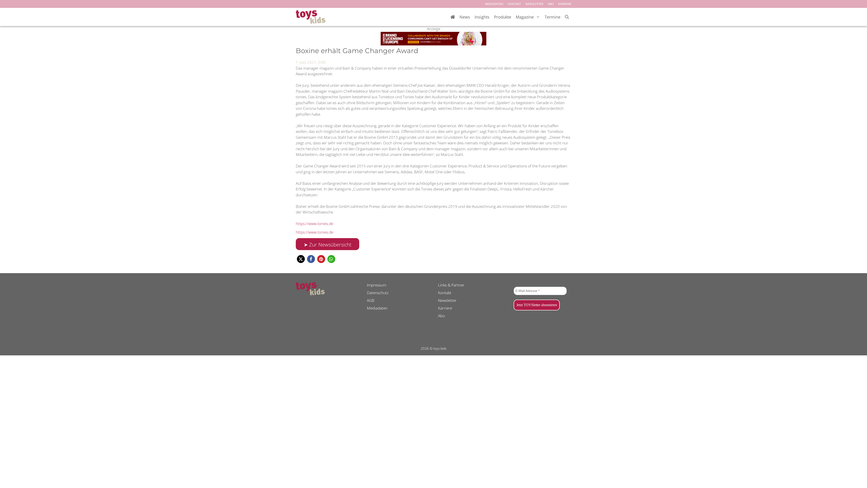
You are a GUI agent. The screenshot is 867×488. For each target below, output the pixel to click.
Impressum (376, 285)
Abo (441, 315)
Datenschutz (378, 292)
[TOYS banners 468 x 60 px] (433, 44)
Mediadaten (377, 308)
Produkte (502, 17)
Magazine (525, 17)
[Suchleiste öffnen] (567, 17)
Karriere (445, 308)
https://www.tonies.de (314, 223)
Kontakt (444, 292)
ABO (551, 4)
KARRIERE (564, 4)
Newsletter (447, 300)
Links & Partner (451, 285)
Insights (482, 17)
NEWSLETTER (534, 4)
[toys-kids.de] (310, 17)
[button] (301, 259)
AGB (370, 300)
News (464, 17)
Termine (552, 17)
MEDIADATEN (494, 4)
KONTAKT (514, 4)
